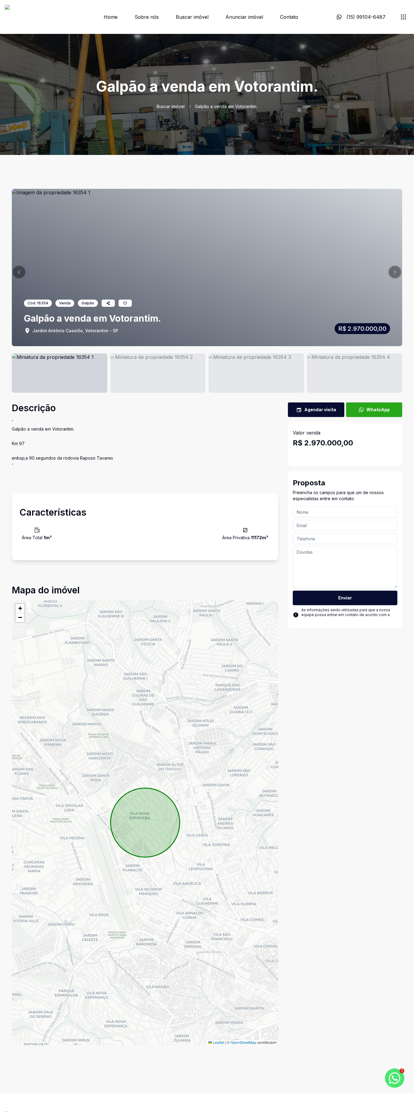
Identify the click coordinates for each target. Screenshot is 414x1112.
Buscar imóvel (192, 17)
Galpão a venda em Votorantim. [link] (226, 106)
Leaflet (218, 1042)
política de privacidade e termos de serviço (340, 619)
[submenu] (403, 17)
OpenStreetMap (243, 1042)
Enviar (345, 597)
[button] (19, 272)
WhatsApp (378, 409)
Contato (289, 17)
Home (111, 17)
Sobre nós (147, 17)
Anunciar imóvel (244, 17)
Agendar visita (320, 409)
